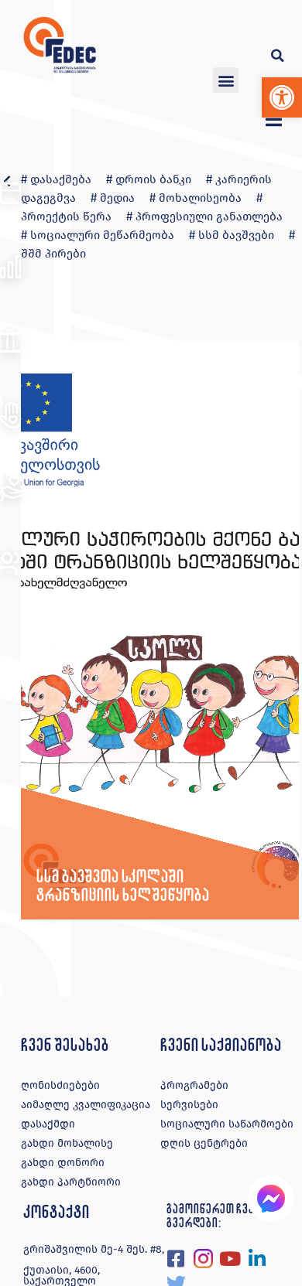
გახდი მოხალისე (67, 1143)
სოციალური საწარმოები (226, 1124)
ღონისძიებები (60, 1085)
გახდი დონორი (63, 1162)
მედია (117, 198)
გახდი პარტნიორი (71, 1182)
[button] (282, 97)
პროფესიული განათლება (209, 216)
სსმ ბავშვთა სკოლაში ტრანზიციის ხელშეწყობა (122, 885)
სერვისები (189, 1104)
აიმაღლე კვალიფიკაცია (85, 1104)
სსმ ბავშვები (236, 235)
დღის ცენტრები (204, 1143)
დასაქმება (60, 179)
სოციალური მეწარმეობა (102, 235)
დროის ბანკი (153, 179)
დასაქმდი (48, 1124)
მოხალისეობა (200, 198)
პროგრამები (194, 1085)
